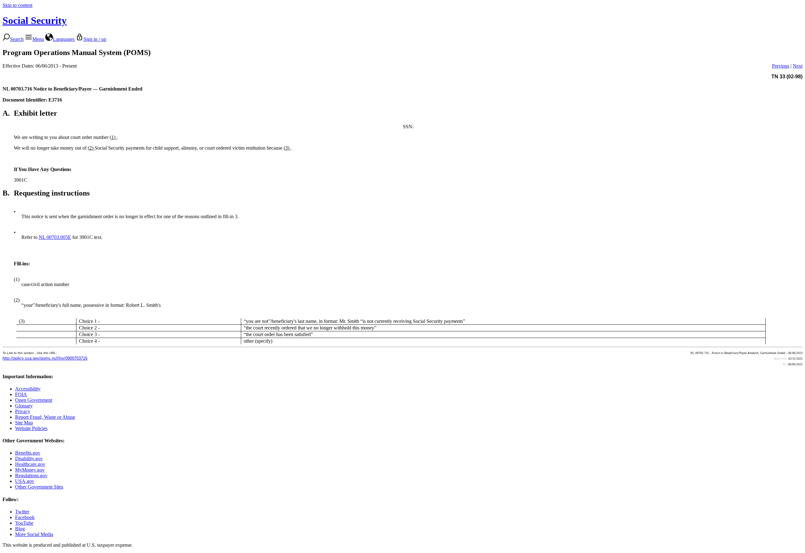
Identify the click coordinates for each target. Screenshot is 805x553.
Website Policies (31, 428)
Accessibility (28, 388)
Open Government (33, 400)
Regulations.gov (31, 475)
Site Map (24, 422)
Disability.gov (29, 458)
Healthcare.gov (30, 464)
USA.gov (24, 481)
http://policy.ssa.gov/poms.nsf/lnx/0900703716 (45, 358)
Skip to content (17, 5)
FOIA (21, 394)
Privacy (22, 411)
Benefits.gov (27, 453)
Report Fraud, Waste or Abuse (45, 417)
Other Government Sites (39, 486)
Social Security (35, 20)
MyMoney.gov (30, 470)
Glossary (24, 405)
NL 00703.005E (55, 237)
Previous (780, 66)
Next (797, 66)
